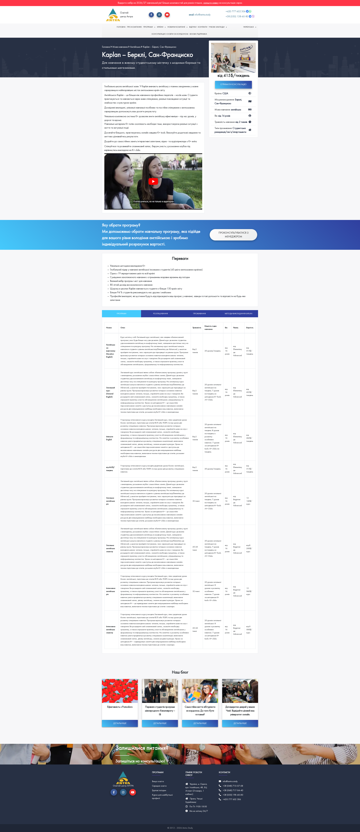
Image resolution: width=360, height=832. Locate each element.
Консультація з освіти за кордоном (170, 34)
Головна (121, 27)
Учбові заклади (216, 27)
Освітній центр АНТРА (123, 786)
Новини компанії (176, 27)
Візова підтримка (198, 34)
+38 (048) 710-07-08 (233, 786)
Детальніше (119, 723)
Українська (248, 27)
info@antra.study (230, 781)
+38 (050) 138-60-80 (237, 16)
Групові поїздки (159, 790)
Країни (160, 27)
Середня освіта (159, 786)
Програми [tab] (121, 314)
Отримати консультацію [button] (233, 85)
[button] (151, 14)
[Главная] (113, 14)
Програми (148, 27)
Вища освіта (158, 781)
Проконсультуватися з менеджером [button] (233, 235)
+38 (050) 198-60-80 (233, 795)
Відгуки (192, 27)
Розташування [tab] (160, 314)
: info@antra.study (200, 15)
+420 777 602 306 (236, 11)
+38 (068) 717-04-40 (233, 790)
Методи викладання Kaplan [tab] (238, 314)
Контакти (202, 27)
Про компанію (134, 27)
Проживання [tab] (199, 314)
